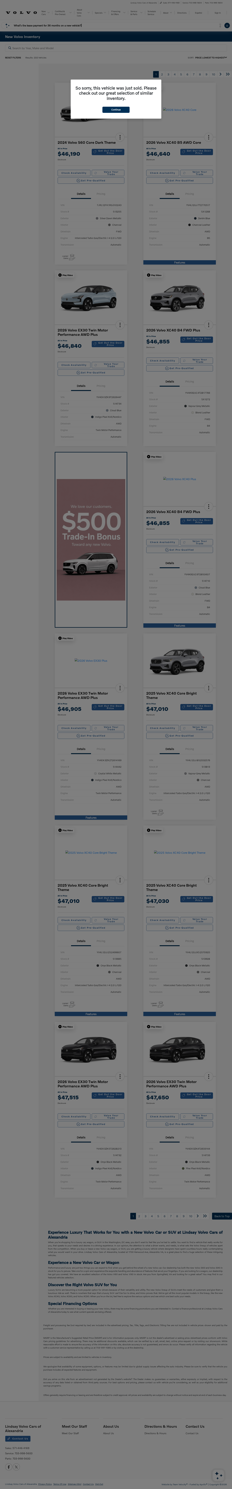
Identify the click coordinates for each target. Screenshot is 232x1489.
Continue (116, 109)
